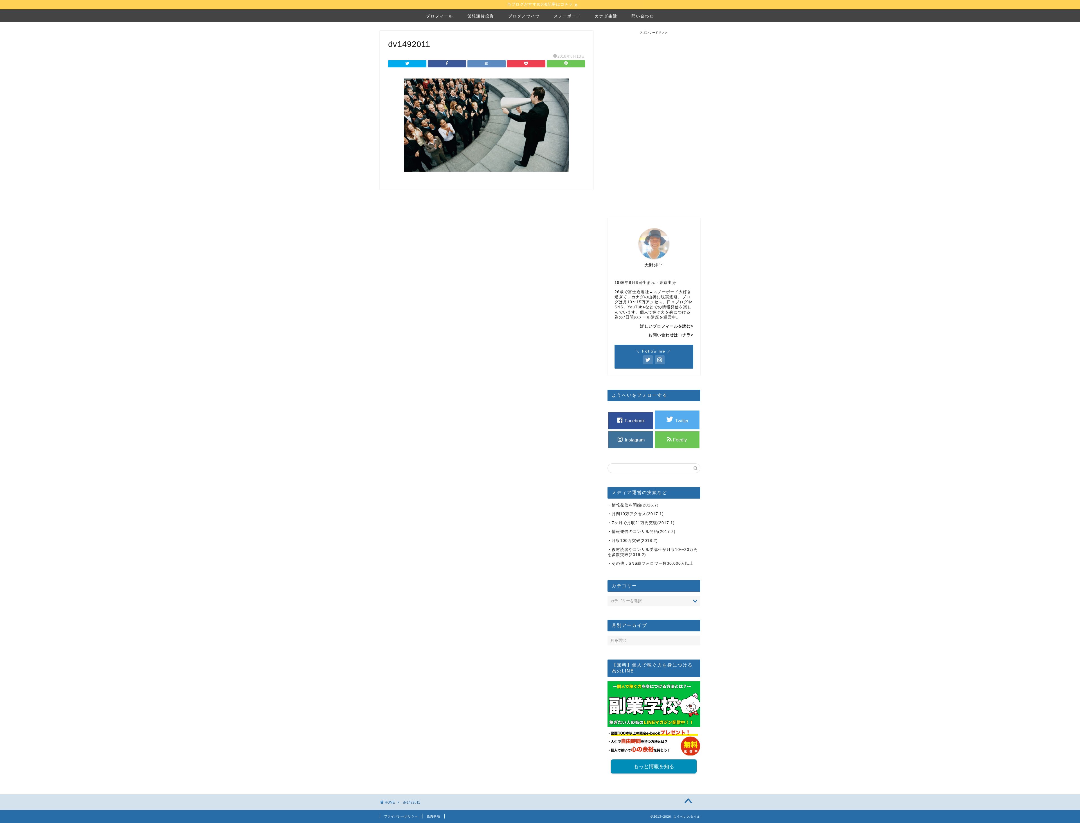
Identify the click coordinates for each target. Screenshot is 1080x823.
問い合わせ (642, 16)
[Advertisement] (654, 119)
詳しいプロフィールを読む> (666, 326)
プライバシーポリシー (401, 816)
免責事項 (433, 816)
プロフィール (439, 16)
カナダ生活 (606, 16)
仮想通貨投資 (480, 16)
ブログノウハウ (524, 16)
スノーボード (567, 16)
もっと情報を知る (654, 766)
